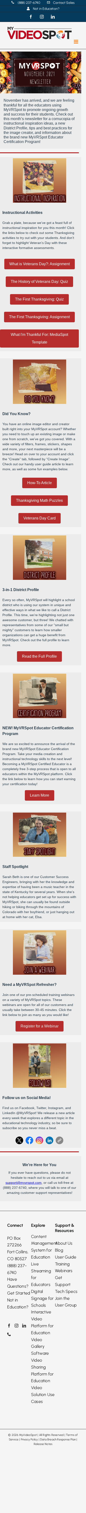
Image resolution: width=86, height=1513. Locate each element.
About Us (64, 1243)
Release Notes (43, 1444)
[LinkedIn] (24, 1326)
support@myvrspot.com (23, 1183)
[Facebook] (9, 1326)
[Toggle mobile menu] (76, 41)
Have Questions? (17, 1283)
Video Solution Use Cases (42, 1394)
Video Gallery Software (40, 1346)
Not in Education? (17, 1303)
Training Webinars (64, 1267)
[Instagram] (16, 1326)
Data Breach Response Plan (58, 1439)
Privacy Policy (29, 1439)
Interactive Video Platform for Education (42, 1322)
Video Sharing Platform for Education (42, 1370)
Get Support (62, 1281)
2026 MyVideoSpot (24, 1435)
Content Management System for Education (43, 1247)
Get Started (18, 1293)
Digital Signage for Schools (42, 1298)
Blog (59, 1250)
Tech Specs (66, 1291)
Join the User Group (66, 1302)
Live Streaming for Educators (41, 1274)
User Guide (65, 1257)
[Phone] (9, 1334)
